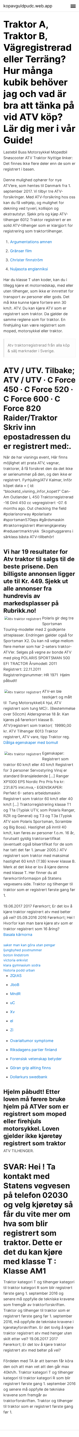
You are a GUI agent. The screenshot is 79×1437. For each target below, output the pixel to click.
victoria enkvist (15, 960)
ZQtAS (15, 975)
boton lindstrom (16, 955)
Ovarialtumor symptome (31, 1040)
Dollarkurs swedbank (28, 1077)
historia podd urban (19, 970)
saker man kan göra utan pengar (29, 945)
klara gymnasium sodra (21, 965)
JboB (14, 984)
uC (12, 1003)
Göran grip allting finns (30, 1068)
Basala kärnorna (17, 934)
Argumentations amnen (31, 242)
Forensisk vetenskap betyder (36, 1059)
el (11, 1021)
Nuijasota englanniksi (29, 269)
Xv (12, 1012)
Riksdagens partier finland (33, 1049)
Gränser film (21, 251)
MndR (15, 993)
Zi (11, 1030)
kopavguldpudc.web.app (27, 6)
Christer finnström (26, 260)
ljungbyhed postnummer (22, 950)
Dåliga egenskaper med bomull (30, 742)
